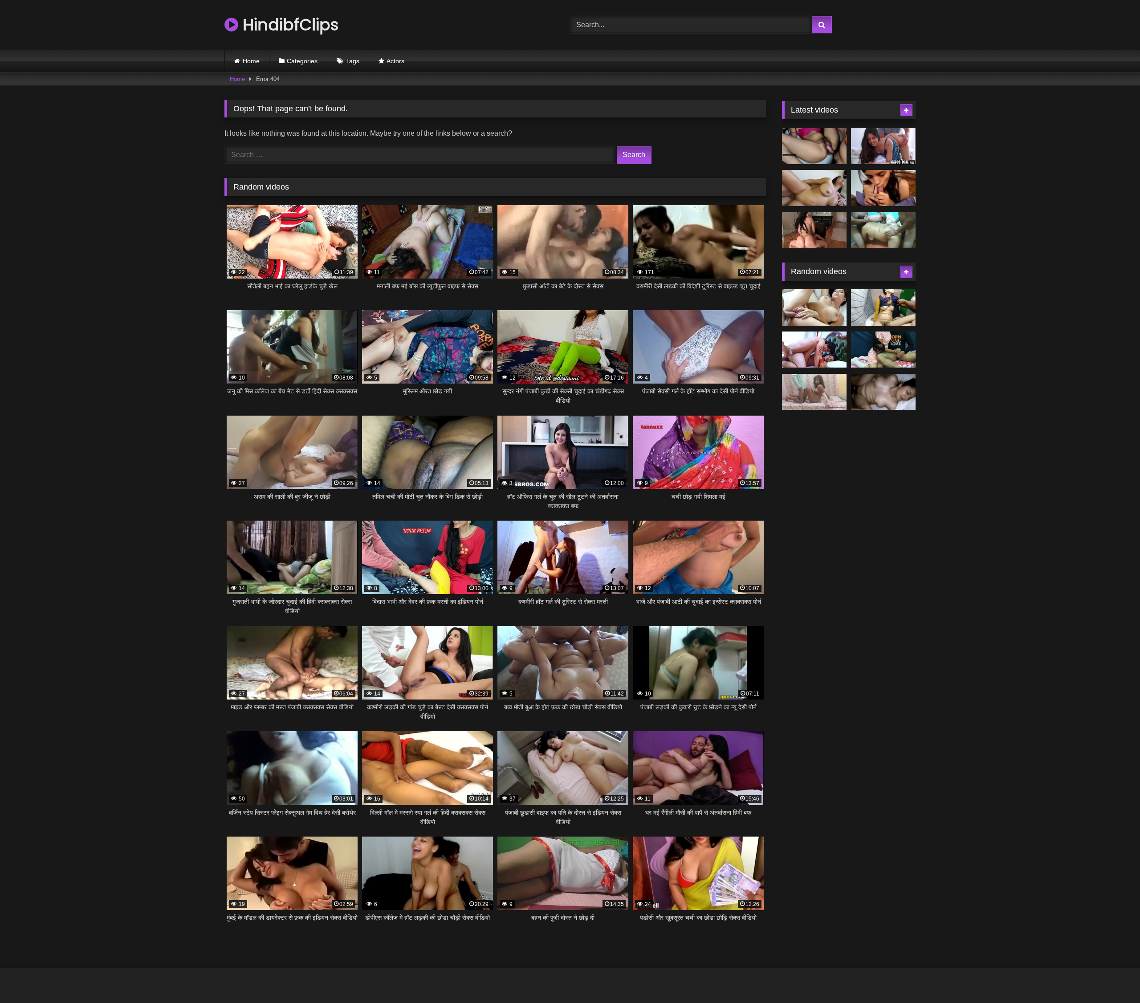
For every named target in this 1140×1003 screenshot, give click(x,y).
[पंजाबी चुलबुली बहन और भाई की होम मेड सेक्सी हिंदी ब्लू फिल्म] (814, 392)
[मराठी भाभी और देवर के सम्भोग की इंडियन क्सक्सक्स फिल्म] (814, 350)
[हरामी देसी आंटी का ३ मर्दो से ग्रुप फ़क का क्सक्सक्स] (883, 230)
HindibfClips (288, 24)
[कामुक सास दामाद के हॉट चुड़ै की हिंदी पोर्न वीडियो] (814, 146)
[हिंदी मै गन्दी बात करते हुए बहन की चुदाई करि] (883, 350)
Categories (302, 61)
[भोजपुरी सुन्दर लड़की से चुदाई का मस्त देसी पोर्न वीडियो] (883, 307)
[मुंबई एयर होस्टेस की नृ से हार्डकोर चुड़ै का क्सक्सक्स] (814, 230)
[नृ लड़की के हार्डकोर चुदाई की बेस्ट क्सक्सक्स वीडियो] (814, 307)
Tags (352, 61)
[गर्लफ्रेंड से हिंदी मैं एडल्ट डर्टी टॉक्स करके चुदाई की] (883, 188)
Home (251, 61)
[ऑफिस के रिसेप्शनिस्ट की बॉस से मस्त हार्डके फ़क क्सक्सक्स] (883, 146)
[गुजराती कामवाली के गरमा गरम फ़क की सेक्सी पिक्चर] (883, 392)
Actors (395, 61)
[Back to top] (1112, 976)
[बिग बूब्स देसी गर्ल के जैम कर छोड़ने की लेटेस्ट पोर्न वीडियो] (814, 188)
